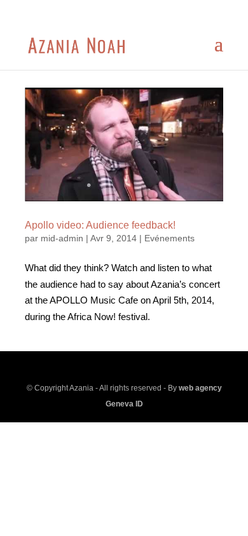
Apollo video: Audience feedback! (100, 225)
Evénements (169, 238)
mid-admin (62, 238)
